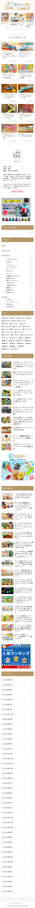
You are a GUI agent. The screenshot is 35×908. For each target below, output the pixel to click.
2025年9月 (18, 719)
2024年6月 (18, 788)
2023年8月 (18, 837)
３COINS (15, 349)
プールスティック (19, 302)
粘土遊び (21, 343)
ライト (6, 337)
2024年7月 (18, 783)
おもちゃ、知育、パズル (19, 321)
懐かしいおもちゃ (19, 281)
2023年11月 (18, 823)
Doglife (18, 251)
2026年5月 (18, 695)
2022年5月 (18, 886)
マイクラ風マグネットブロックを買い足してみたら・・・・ (23, 401)
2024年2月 (18, 808)
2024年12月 (18, 759)
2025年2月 (18, 749)
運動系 (13, 346)
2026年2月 (18, 704)
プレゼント (27, 329)
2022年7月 (18, 877)
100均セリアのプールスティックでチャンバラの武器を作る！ (23, 446)
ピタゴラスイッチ (16, 329)
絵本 (29, 343)
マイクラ (19, 273)
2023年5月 (18, 852)
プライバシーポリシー (16, 903)
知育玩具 (19, 290)
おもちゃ (18, 256)
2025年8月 (18, 724)
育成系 (6, 346)
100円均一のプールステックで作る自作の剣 (23, 429)
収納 (5, 340)
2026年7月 (18, 685)
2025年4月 (18, 739)
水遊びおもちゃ (19, 285)
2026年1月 (18, 709)
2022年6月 (18, 882)
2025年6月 (18, 729)
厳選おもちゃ (19, 278)
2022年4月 (18, 891)
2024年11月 (18, 764)
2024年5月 (18, 793)
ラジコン (14, 337)
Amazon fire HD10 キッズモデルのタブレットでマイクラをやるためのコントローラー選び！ (23, 410)
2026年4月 (18, 700)
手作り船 (19, 304)
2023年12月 (18, 818)
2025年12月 (18, 714)
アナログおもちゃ (19, 259)
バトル (6, 329)
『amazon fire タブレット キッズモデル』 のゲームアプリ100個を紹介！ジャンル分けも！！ (23, 365)
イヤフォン (14, 323)
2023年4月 (18, 857)
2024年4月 (18, 798)
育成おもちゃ (19, 292)
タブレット (19, 264)
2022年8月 (18, 872)
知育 (13, 343)
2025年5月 (18, 734)
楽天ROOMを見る (17, 191)
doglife (21, 318)
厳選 (28, 337)
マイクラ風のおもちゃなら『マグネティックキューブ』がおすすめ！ (23, 393)
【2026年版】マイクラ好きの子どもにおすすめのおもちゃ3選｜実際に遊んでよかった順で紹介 (23, 421)
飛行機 (21, 346)
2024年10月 (18, 768)
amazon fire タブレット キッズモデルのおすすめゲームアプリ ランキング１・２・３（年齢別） (23, 384)
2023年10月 (18, 827)
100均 (6, 318)
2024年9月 (18, 773)
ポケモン (19, 271)
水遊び (28, 340)
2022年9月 (18, 867)
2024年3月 (18, 803)
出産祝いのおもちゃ (19, 276)
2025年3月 (18, 744)
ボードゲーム (19, 269)
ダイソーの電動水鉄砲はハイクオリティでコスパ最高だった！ (23, 438)
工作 (18, 297)
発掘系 (6, 343)
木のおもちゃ (19, 283)
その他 (19, 262)
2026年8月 (18, 680)
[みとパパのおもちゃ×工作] (17, 9)
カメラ (23, 323)
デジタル (27, 326)
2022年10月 (18, 862)
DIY (18, 246)
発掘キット (19, 288)
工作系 (20, 340)
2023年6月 (18, 847)
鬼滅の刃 (6, 349)
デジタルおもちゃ (19, 266)
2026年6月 (18, 690)
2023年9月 (18, 832)
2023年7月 (18, 842)
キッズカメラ (7, 326)
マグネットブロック (27, 335)
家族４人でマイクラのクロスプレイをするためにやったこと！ (23, 374)
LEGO (30, 318)
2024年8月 (18, 778)
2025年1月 (18, 754)
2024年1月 (18, 813)
